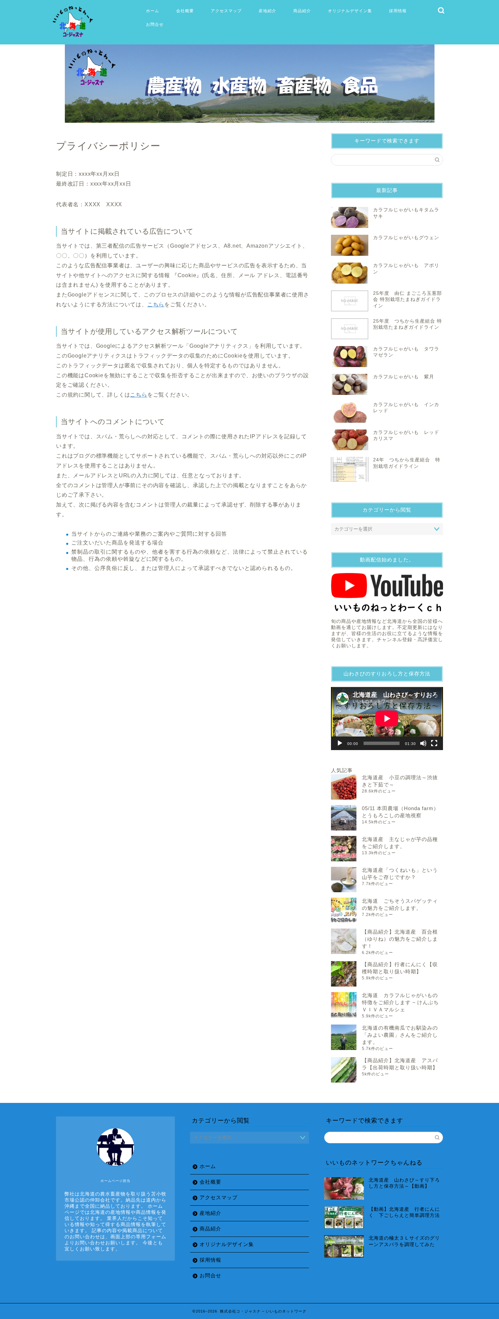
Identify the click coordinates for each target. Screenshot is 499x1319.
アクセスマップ (226, 10)
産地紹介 (267, 10)
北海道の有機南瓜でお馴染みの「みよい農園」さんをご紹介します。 (400, 1035)
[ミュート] (423, 743)
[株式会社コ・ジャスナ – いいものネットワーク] (74, 37)
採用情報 (398, 10)
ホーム (152, 10)
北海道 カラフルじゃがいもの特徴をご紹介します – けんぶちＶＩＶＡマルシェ (400, 1002)
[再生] (339, 743)
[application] (387, 718)
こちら (155, 304)
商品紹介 (302, 10)
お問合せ (155, 24)
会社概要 (185, 10)
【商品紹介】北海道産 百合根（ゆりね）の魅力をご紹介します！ (400, 939)
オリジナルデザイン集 (350, 10)
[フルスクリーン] (434, 743)
